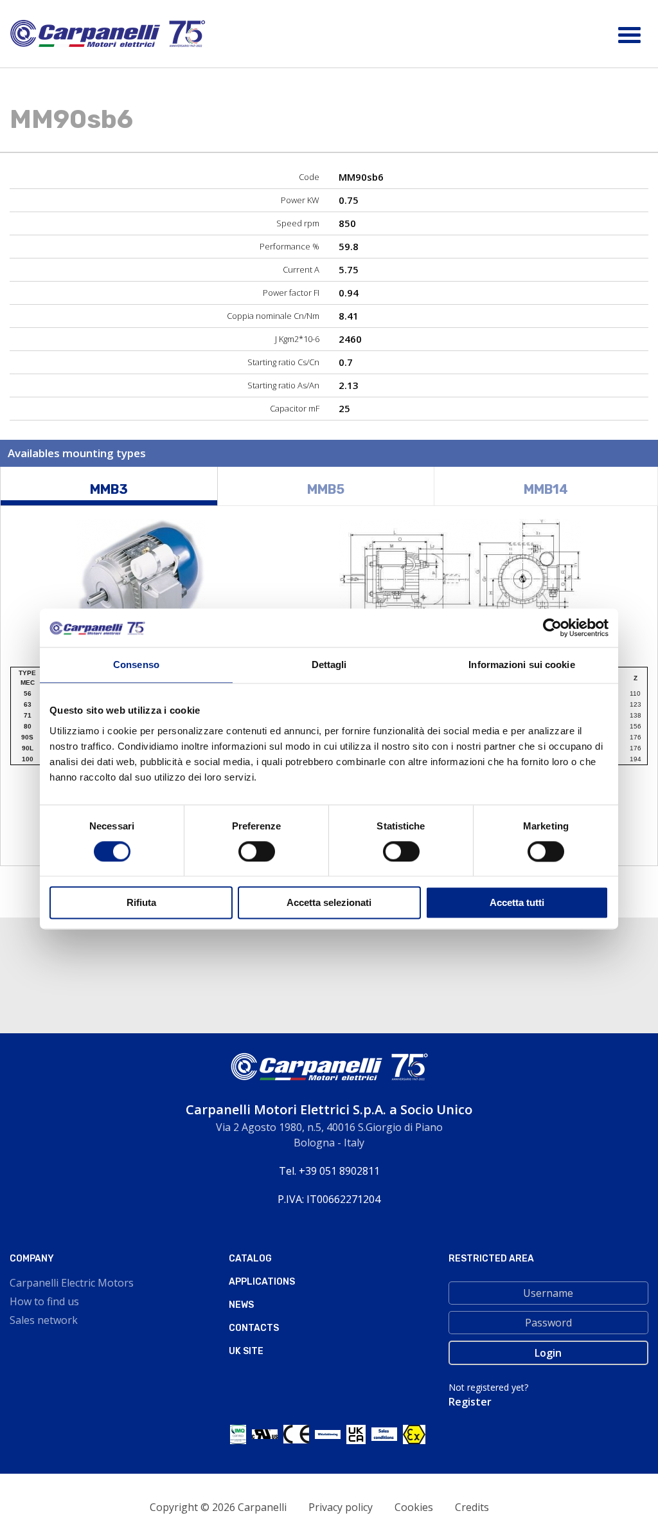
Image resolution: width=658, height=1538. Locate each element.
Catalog (250, 1258)
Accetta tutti (517, 903)
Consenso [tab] (136, 664)
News (241, 1304)
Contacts (254, 1328)
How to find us (44, 1301)
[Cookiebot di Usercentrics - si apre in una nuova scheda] (552, 627)
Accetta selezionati (329, 903)
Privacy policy (340, 1507)
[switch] (256, 851)
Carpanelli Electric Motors (72, 1283)
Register (470, 1402)
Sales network (44, 1320)
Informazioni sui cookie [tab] (521, 664)
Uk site (246, 1351)
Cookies (414, 1507)
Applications (262, 1281)
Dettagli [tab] (329, 664)
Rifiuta (141, 903)
